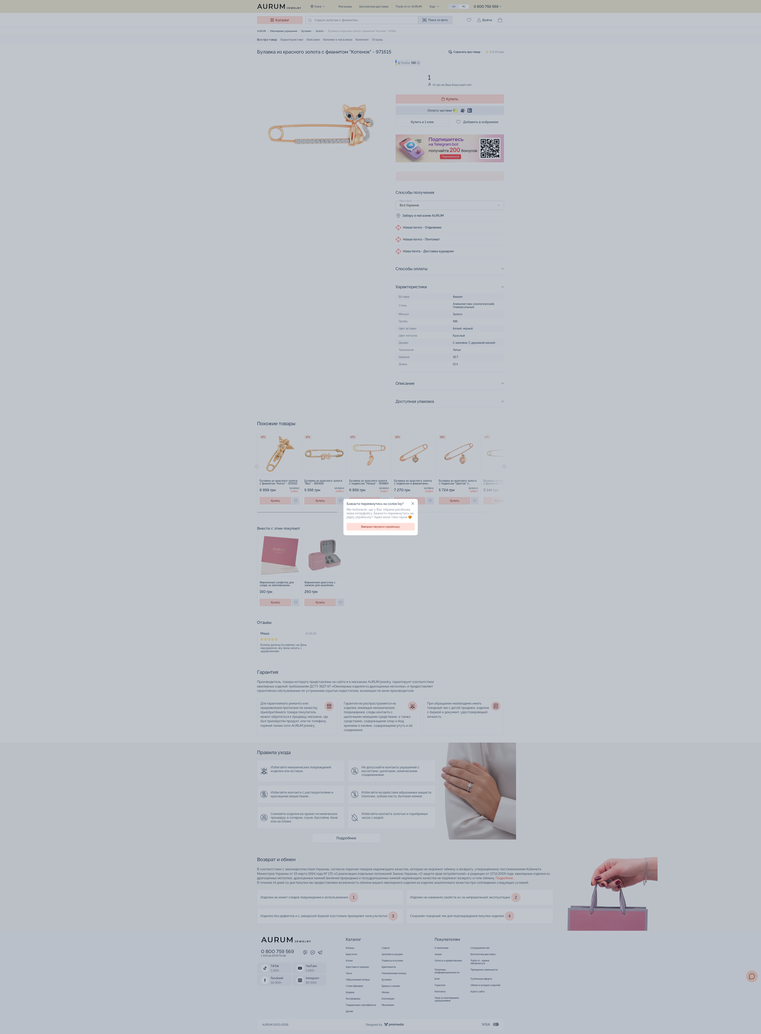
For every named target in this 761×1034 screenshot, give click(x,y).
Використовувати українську (380, 526)
